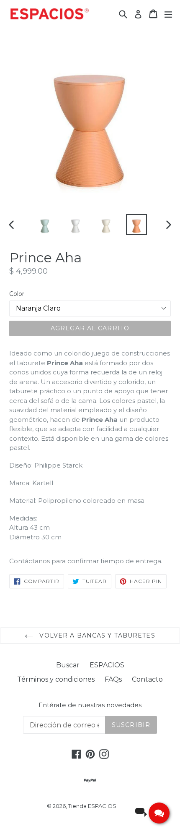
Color (16, 294)
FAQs (113, 679)
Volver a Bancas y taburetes (96, 635)
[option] (44, 224)
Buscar (68, 665)
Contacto (147, 679)
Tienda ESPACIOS (92, 806)
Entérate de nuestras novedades (90, 705)
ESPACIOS (107, 665)
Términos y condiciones (56, 679)
